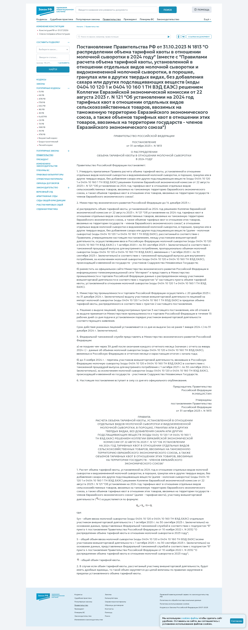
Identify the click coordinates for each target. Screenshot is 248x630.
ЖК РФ (42, 109)
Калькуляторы (111, 598)
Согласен (236, 621)
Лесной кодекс (46, 145)
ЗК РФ (41, 113)
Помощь (203, 9)
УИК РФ (42, 127)
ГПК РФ (42, 102)
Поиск (168, 9)
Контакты (109, 609)
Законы (40, 84)
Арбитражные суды (47, 196)
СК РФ (41, 120)
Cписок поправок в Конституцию (54, 34)
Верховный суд (44, 192)
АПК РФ (42, 99)
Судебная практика (61, 19)
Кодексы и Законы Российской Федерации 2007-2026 (184, 607)
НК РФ (41, 95)
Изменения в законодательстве (47, 165)
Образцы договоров (47, 183)
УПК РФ (42, 134)
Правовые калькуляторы (49, 174)
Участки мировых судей (49, 205)
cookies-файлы (189, 618)
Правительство (112, 19)
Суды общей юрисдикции (50, 200)
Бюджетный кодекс (48, 138)
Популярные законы (88, 19)
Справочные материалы (49, 179)
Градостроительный (48, 142)
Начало (80, 26)
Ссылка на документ (199, 37)
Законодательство (168, 19)
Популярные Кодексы (48, 88)
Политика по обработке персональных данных (180, 600)
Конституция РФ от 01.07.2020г (53, 30)
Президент (130, 19)
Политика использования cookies (174, 604)
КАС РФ (42, 106)
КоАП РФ (43, 117)
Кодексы (41, 19)
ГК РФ (41, 92)
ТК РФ (41, 124)
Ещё (206, 19)
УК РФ (41, 131)
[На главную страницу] (54, 11)
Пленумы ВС (147, 19)
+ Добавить (63, 63)
